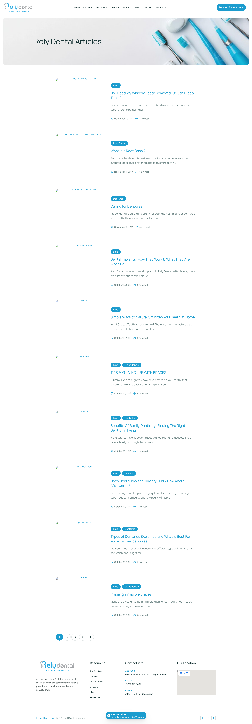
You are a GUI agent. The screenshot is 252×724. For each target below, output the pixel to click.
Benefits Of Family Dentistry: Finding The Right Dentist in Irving (148, 427)
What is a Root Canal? (128, 150)
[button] (231, 7)
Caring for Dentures (126, 206)
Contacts (94, 687)
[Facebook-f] (202, 718)
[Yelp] (213, 718)
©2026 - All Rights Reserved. (71, 718)
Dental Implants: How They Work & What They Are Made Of (150, 261)
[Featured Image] (83, 101)
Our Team (94, 676)
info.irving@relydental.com (139, 693)
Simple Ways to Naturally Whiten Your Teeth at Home (153, 317)
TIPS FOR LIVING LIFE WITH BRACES (138, 372)
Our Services (96, 671)
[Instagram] (208, 718)
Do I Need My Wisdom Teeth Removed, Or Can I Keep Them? (152, 95)
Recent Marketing (45, 718)
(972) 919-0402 (133, 684)
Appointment (96, 697)
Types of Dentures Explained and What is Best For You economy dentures (150, 538)
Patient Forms (96, 681)
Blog (92, 692)
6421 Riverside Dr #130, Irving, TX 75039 (145, 674)
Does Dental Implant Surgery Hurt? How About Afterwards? (148, 483)
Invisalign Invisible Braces (131, 594)
